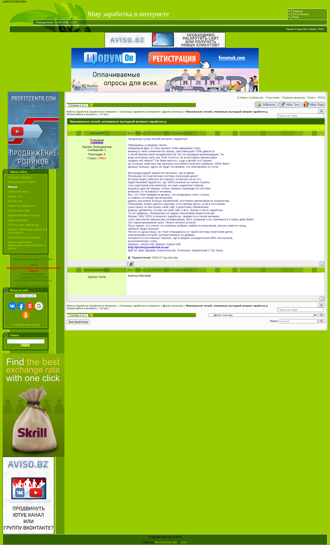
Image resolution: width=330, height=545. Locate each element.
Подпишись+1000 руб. (33, 277)
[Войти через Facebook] (21, 306)
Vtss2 (33, 264)
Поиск (311, 97)
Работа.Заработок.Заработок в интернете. (92, 111)
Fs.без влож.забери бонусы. (33, 280)
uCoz (183, 542)
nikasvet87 (97, 133)
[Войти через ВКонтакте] (12, 306)
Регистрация (301, 14)
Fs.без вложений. (33, 274)
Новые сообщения (251, 97)
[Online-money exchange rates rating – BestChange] (33, 455)
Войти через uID (26, 296)
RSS (321, 29)
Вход (296, 16)
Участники (272, 97)
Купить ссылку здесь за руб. (33, 259)
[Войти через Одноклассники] (26, 315)
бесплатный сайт (166, 542)
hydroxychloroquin (97, 269)
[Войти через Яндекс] (30, 306)
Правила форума (293, 97)
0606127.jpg (159, 257)
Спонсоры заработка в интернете (140, 111)
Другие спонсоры (173, 111)
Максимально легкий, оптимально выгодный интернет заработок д (227, 111)
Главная (297, 11)
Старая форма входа (26, 324)
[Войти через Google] (39, 306)
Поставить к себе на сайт (33, 285)
